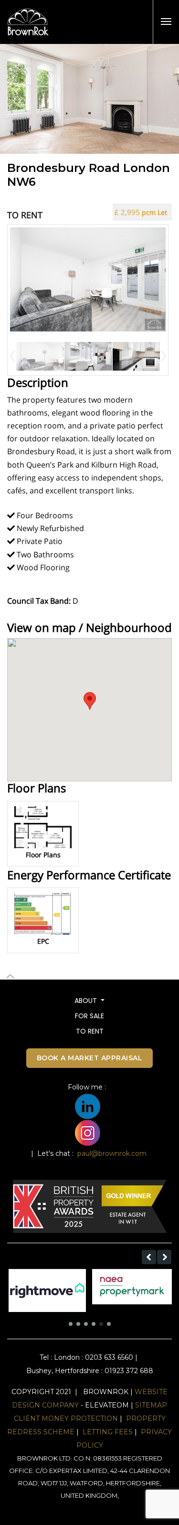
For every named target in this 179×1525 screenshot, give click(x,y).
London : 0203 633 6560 (93, 1357)
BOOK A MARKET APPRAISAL (90, 1058)
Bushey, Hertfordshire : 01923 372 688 (89, 1370)
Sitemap (151, 1405)
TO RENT (90, 1031)
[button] (149, 1257)
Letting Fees (108, 1432)
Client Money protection (66, 1418)
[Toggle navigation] (166, 21)
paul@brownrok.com (112, 1153)
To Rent (24, 215)
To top (10, 985)
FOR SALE (89, 1016)
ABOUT (86, 1000)
